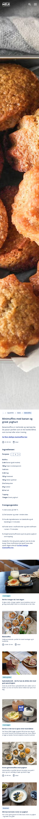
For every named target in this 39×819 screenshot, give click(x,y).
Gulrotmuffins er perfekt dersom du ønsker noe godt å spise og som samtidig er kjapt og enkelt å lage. (18, 770)
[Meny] (34, 4)
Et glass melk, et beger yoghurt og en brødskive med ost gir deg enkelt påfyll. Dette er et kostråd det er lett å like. (18, 602)
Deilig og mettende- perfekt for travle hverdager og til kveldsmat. (18, 639)
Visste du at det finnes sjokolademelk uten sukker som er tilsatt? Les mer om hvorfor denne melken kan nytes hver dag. (19, 685)
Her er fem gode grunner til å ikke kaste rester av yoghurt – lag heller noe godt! (19, 814)
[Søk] (29, 4)
